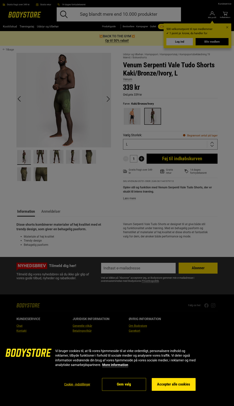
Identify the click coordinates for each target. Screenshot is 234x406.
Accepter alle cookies (173, 384)
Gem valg (124, 384)
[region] (117, 370)
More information (115, 365)
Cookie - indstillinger (77, 384)
